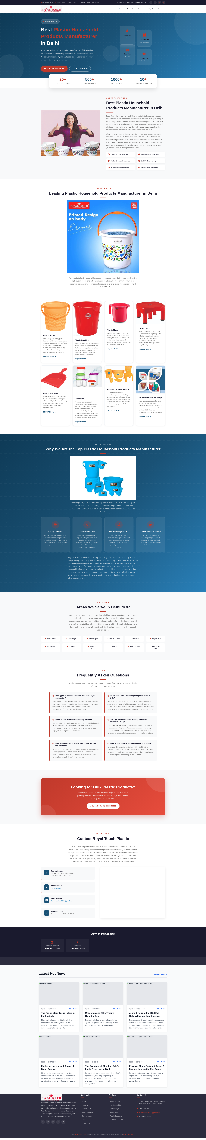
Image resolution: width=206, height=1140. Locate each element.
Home (121, 9)
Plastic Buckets (115, 1101)
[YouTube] (63, 1122)
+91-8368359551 (56, 888)
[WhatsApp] (159, 2)
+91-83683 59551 (47, 2)
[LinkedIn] (163, 2)
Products (141, 9)
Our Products (87, 1109)
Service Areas (87, 1116)
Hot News (73, 1008)
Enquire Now (48, 356)
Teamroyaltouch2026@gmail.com (67, 2)
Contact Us (86, 1123)
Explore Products (55, 68)
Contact (160, 9)
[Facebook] (150, 2)
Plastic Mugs (114, 1109)
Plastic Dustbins (115, 1105)
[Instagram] (155, 2)
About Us (130, 9)
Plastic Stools (114, 1112)
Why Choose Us (87, 1112)
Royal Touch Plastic (80, 1134)
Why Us (151, 9)
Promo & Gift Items (116, 1120)
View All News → (160, 974)
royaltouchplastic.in (146, 1116)
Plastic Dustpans (116, 1116)
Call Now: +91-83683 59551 (104, 806)
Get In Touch (81, 68)
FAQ (83, 1120)
